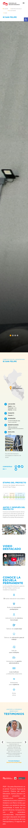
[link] (26, 19)
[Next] (25, 529)
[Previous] (3, 529)
